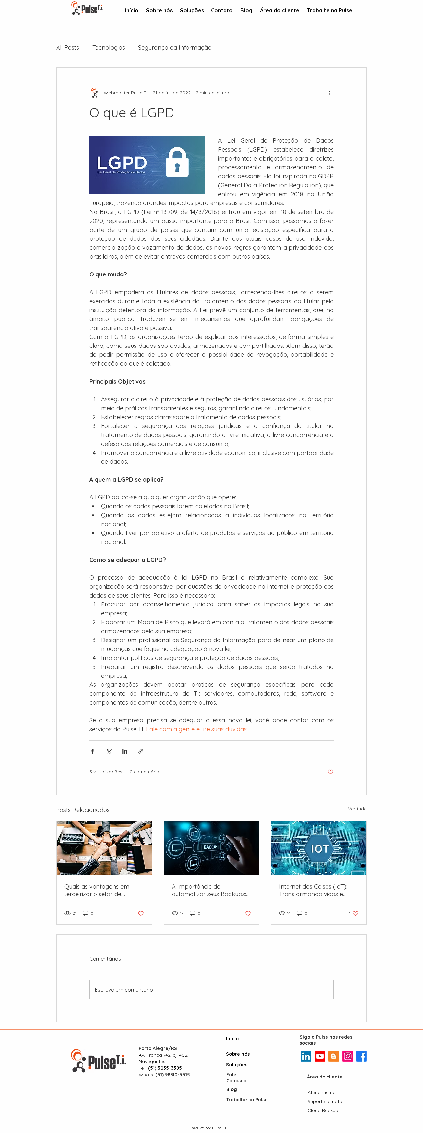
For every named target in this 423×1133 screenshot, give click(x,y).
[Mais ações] (330, 93)
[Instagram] (347, 1056)
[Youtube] (320, 1056)
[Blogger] (333, 1056)
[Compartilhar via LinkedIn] (125, 751)
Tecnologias (108, 47)
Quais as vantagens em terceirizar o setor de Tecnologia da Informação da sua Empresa (101, 890)
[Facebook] (361, 1056)
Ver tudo (357, 809)
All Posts (67, 47)
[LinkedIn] (306, 1056)
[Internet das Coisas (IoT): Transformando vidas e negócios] (318, 848)
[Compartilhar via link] (141, 751)
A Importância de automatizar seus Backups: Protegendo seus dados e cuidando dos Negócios (209, 890)
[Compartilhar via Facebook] (92, 751)
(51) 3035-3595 (165, 1068)
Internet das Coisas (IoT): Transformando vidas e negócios (313, 890)
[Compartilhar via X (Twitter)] (108, 751)
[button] (192, 11)
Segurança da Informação (175, 47)
